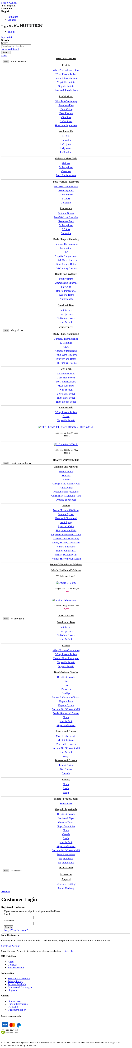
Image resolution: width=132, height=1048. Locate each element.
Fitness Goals (14, 1001)
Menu (4, 55)
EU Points (13, 1006)
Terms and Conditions (19, 978)
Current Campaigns (18, 1004)
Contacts (12, 964)
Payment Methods (17, 984)
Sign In (11, 31)
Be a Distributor (16, 967)
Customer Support (17, 1009)
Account (5, 891)
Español (12, 19)
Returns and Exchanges (20, 987)
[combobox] (16, 46)
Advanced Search (10, 49)
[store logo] (28, 26)
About (11, 961)
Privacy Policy (15, 981)
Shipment (12, 990)
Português (13, 16)
